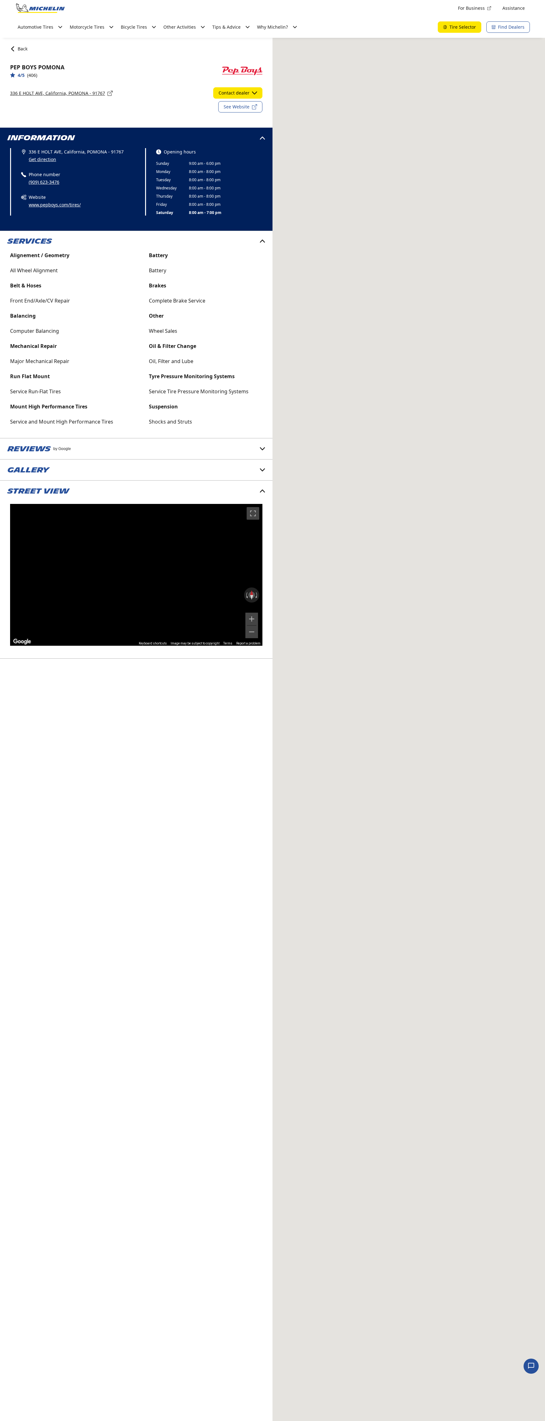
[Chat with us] (531, 1366)
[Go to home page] (40, 8)
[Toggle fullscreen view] (253, 513)
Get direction (42, 159)
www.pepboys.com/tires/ (55, 205)
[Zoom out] (251, 632)
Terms (227, 643)
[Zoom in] (251, 619)
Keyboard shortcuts (153, 643)
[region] (136, 575)
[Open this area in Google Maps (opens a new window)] (22, 642)
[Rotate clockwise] (257, 595)
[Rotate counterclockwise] (246, 595)
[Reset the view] (252, 595)
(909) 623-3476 (44, 182)
